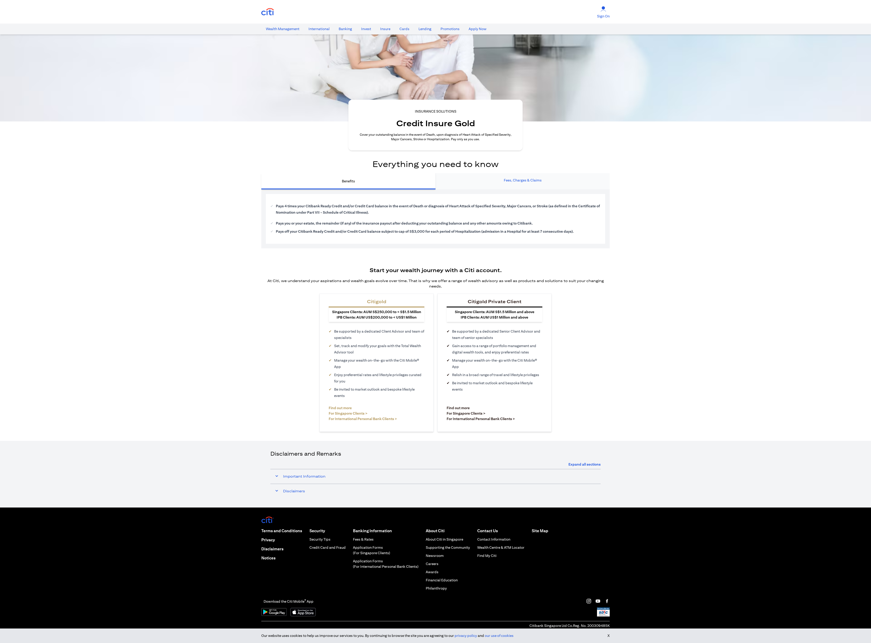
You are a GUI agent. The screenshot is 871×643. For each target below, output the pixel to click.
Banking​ (345, 29)
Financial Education (442, 580)
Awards (432, 572)
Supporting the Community (448, 547)
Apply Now (478, 29)
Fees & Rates (363, 539)
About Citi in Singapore (444, 539)
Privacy (268, 539)
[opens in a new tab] (267, 12)
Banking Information (372, 530)
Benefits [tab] (348, 181)
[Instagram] (589, 601)
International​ (319, 29)
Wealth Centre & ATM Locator (500, 547)
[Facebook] (607, 601)
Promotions (450, 29)
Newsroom (435, 556)
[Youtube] (598, 601)
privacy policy (466, 635)
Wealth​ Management (282, 29)
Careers (432, 564)
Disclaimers (272, 548)
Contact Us (487, 530)
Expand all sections (584, 464)
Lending (424, 29)
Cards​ (404, 29)
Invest (366, 29)
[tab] (282, 29)
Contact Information (493, 539)
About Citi (435, 530)
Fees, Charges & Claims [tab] (523, 180)
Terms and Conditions (281, 530)
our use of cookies (499, 635)
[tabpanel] (435, 218)
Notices (268, 558)
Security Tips (319, 539)
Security (317, 530)
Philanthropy (436, 588)
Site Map (540, 530)
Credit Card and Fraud (327, 547)
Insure (385, 29)
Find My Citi (487, 556)
